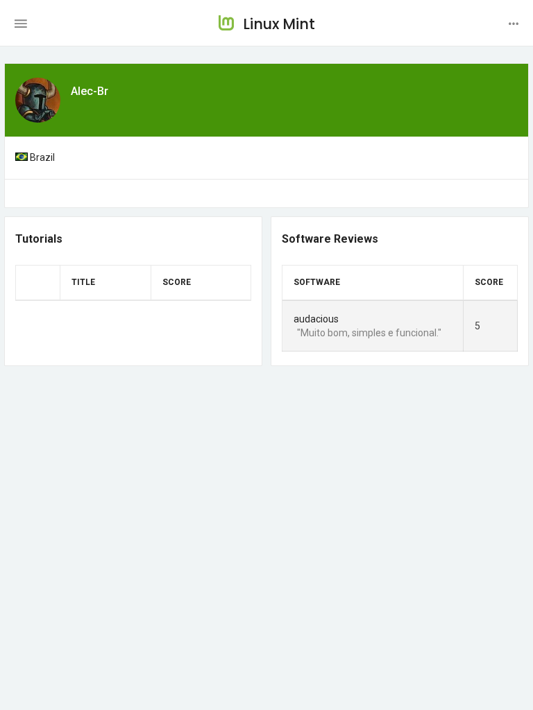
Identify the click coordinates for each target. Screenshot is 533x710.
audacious (316, 318)
